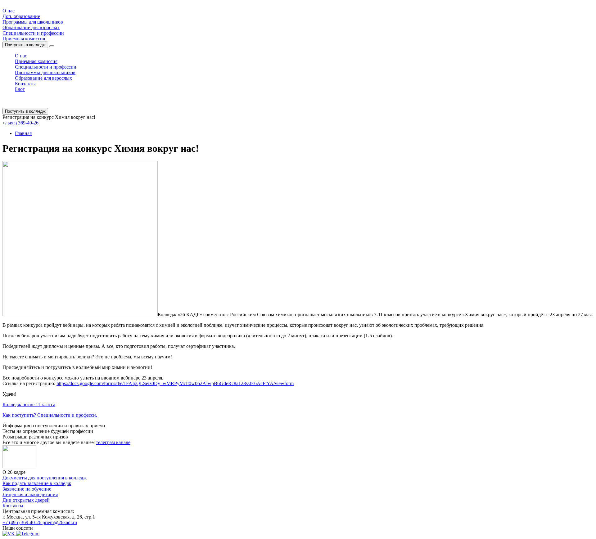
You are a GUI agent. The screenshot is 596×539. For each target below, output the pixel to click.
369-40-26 (20, 122)
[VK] (9, 533)
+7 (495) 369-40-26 (22, 522)
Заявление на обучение (26, 489)
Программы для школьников (32, 22)
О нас (8, 10)
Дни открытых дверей (26, 500)
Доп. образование (21, 16)
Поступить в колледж (25, 45)
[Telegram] (27, 533)
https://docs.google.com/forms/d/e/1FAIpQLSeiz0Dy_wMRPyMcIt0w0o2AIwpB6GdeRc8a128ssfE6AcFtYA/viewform (175, 383)
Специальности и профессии (33, 33)
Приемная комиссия (23, 38)
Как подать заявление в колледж (36, 483)
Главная (23, 133)
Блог (20, 89)
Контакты (25, 83)
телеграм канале (113, 442)
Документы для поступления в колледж (44, 477)
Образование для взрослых (31, 27)
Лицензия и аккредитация (30, 494)
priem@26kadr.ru (60, 522)
